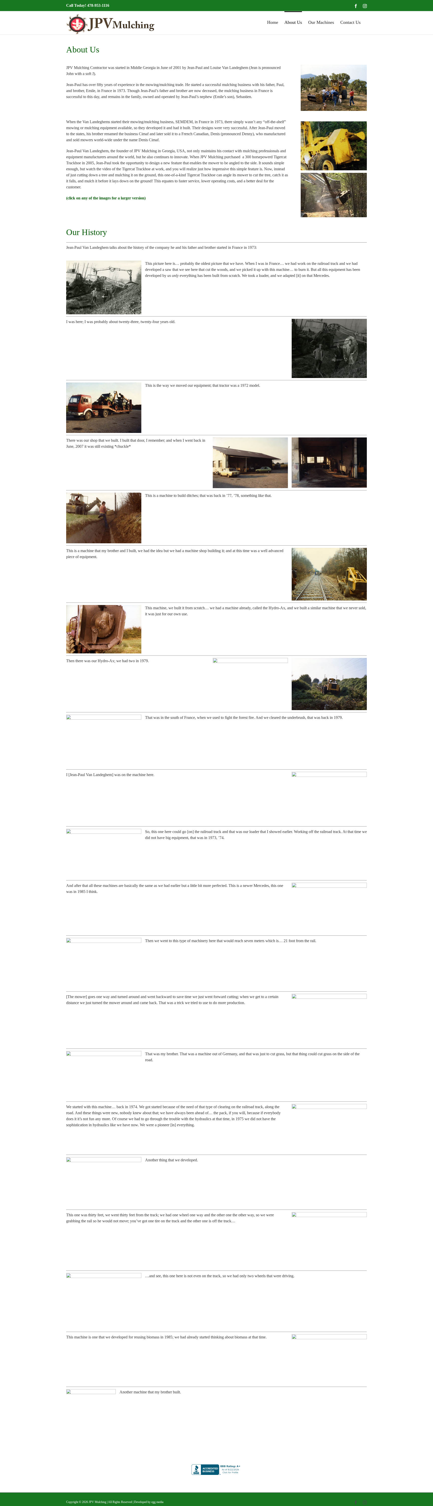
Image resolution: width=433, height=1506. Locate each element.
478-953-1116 (98, 5)
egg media (157, 1502)
